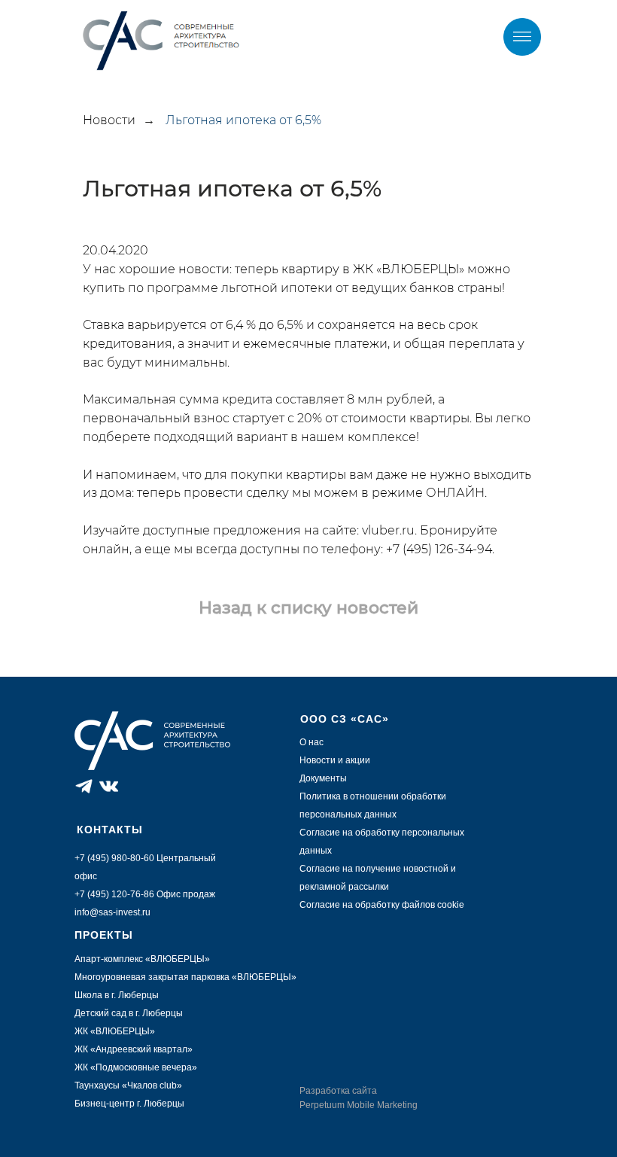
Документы (323, 778)
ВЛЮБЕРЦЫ (264, 977)
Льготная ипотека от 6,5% (243, 120)
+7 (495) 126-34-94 (439, 549)
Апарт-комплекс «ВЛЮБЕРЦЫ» (142, 959)
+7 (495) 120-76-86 (114, 894)
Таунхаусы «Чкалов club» (128, 1085)
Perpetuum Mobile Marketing (358, 1105)
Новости (109, 120)
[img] (522, 37)
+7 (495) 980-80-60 (114, 858)
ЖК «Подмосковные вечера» (135, 1067)
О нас (311, 742)
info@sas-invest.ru (112, 912)
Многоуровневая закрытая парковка (153, 977)
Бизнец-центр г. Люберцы (129, 1103)
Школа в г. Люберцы (116, 995)
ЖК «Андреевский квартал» (133, 1049)
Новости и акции (334, 760)
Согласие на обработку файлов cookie (381, 905)
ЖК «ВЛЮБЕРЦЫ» (114, 1031)
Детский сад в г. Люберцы (128, 1013)
